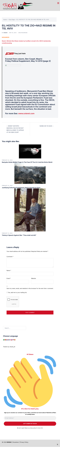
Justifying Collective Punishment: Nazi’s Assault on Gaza (21, 187)
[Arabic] (3, 339)
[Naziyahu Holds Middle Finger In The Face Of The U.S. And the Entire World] (30, 151)
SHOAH (5, 32)
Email (9, 278)
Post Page (12, 19)
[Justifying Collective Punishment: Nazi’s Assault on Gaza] (30, 173)
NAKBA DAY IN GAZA (46, 126)
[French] (10, 339)
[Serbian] (13, 339)
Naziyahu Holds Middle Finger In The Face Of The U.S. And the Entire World (27, 162)
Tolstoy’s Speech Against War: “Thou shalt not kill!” (19, 235)
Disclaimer (16, 442)
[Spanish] (14, 339)
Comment (10, 256)
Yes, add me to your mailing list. (17, 292)
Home (5, 19)
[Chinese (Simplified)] (5, 339)
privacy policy (32, 428)
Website (33, 278)
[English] (8, 339)
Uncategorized (22, 32)
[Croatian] (7, 339)
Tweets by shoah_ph (9, 346)
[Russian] (11, 339)
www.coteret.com (26, 113)
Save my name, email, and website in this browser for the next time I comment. (30, 288)
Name (9, 270)
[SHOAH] (17, 5)
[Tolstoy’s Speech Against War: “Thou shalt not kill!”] (30, 210)
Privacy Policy (24, 442)
